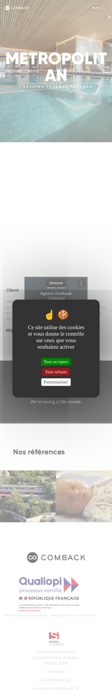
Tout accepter (56, 362)
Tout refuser (56, 372)
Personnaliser (56, 382)
